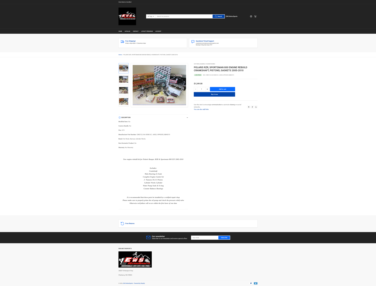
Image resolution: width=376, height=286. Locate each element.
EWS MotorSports (128, 283)
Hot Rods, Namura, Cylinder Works (204, 64)
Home (120, 31)
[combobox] (190, 16)
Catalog (127, 31)
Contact (136, 31)
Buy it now (214, 94)
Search (219, 16)
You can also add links (201, 109)
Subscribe (224, 238)
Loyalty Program (147, 31)
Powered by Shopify (139, 283)
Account (158, 31)
